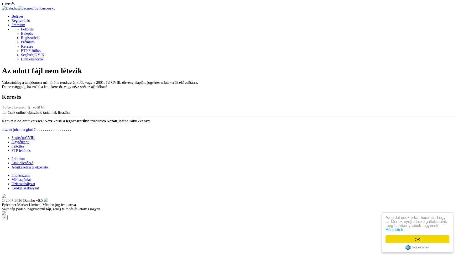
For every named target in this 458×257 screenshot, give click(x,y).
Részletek (394, 229)
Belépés (17, 16)
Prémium (18, 25)
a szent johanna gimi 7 (19, 130)
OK (417, 239)
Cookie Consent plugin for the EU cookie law (417, 247)
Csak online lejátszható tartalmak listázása (39, 112)
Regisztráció (20, 21)
